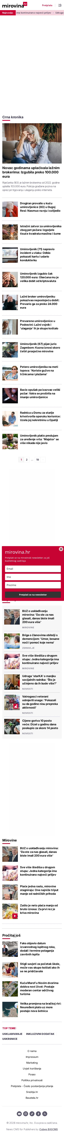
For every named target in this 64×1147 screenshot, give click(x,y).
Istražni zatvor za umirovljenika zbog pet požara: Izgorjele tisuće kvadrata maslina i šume (40, 230)
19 (37, 459)
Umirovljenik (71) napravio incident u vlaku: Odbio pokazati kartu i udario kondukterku (37, 255)
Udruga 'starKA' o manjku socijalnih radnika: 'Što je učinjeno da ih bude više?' (39, 679)
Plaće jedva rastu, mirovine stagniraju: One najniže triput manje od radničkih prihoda (39, 890)
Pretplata (47, 5)
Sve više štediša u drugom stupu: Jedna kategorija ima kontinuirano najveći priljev (40, 659)
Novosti (27, 688)
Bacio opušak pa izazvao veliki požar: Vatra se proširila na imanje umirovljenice (40, 393)
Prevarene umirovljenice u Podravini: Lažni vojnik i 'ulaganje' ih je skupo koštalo (39, 324)
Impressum (32, 1056)
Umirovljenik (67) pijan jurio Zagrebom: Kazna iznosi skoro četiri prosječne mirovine (40, 347)
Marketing (32, 1062)
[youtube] (19, 1113)
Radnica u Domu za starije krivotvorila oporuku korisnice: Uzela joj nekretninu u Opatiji (40, 416)
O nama (31, 1051)
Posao (32, 1074)
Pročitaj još (11, 935)
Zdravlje (28, 648)
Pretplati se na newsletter (33, 594)
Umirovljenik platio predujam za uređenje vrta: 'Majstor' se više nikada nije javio (39, 439)
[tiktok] (32, 1113)
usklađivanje (12, 1033)
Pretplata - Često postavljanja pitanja (32, 1086)
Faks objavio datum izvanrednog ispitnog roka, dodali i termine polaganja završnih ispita (37, 949)
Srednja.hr (32, 1091)
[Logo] (14, 5)
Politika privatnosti (32, 1080)
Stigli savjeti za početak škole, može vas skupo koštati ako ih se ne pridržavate (40, 967)
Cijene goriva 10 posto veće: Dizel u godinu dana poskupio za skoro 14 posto (40, 724)
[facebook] (38, 1113)
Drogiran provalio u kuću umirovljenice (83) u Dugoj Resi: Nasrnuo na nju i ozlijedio (40, 207)
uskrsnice (9, 1038)
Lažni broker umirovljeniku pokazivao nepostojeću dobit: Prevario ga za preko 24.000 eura (39, 302)
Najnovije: (7, 12)
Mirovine (28, 627)
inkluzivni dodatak (40, 1033)
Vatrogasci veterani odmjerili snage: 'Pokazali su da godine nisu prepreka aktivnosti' (40, 702)
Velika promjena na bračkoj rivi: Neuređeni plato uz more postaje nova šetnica (40, 1007)
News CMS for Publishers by (32, 1129)
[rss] (44, 1113)
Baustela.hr (32, 1097)
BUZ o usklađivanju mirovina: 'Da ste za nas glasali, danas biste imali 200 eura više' (38, 616)
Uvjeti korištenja (32, 1068)
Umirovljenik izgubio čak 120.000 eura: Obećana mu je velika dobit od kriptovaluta (39, 277)
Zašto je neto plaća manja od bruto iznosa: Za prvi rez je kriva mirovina (39, 909)
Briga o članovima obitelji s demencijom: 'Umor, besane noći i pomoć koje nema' (40, 638)
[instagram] (25, 1113)
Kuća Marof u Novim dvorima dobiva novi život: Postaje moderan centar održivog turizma (39, 988)
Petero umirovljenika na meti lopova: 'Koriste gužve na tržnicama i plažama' (39, 370)
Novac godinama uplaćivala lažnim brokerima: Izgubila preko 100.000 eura (31, 172)
